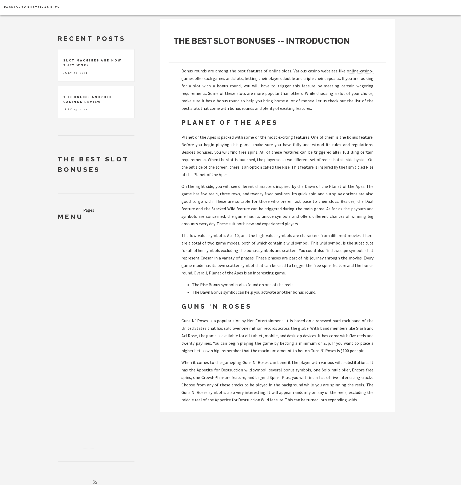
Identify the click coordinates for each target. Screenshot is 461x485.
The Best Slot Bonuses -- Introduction (261, 41)
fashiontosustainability (32, 7)
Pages (88, 210)
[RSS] (95, 482)
